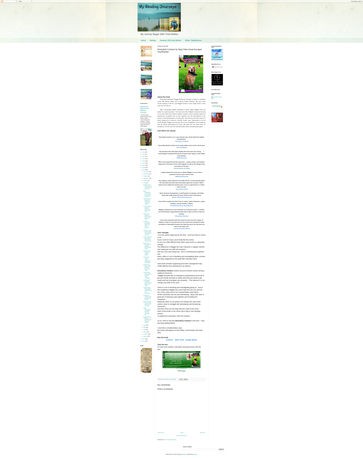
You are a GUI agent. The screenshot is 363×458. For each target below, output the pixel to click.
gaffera (184, 454)
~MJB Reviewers (181, 158)
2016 (143, 341)
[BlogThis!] (182, 379)
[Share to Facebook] (185, 379)
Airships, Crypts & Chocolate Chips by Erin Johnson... (147, 232)
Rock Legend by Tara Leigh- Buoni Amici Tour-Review (147, 239)
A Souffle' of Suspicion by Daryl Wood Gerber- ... (147, 297)
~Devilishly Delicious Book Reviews (181, 205)
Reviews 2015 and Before (170, 40)
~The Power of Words (181, 141)
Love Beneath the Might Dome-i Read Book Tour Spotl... (147, 282)
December (146, 171)
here (183, 371)
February (145, 334)
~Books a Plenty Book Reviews (181, 197)
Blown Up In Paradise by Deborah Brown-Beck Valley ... (147, 246)
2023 (143, 158)
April (144, 329)
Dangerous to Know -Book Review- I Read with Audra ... (147, 267)
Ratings (153, 40)
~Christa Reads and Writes (181, 168)
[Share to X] (183, 379)
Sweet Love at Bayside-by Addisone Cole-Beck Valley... (146, 201)
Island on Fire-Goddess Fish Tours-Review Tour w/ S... (147, 186)
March (145, 332)
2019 (143, 167)
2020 (143, 165)
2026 (143, 152)
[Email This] (180, 379)
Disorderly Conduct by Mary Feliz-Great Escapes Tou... (146, 225)
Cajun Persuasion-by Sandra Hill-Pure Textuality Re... (147, 311)
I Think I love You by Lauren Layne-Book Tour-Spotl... (147, 259)
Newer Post (161, 432)
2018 (143, 169)
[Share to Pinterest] (187, 379)
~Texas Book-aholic (181, 189)
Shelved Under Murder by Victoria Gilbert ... (147, 253)
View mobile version (181, 435)
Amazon (169, 340)
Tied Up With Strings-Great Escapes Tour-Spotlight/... (147, 275)
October (145, 176)
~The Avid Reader (181, 147)
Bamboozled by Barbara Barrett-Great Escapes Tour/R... (147, 319)
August (145, 180)
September (146, 178)
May (144, 327)
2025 (143, 154)
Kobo (182, 340)
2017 (143, 339)
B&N (177, 340)
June (144, 325)
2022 (143, 161)
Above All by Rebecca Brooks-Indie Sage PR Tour (147, 216)
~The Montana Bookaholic (181, 228)
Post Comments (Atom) (170, 439)
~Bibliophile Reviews (181, 176)
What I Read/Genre (193, 40)
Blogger (195, 454)
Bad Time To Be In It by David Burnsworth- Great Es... (147, 303)
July (144, 182)
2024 (143, 156)
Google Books (191, 340)
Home (143, 40)
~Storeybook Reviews (181, 216)
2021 (143, 163)
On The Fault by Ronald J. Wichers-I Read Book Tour (147, 209)
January (145, 336)
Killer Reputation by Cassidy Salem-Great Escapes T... (147, 193)
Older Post (202, 432)
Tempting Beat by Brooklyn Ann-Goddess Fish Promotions (147, 290)
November (146, 174)
